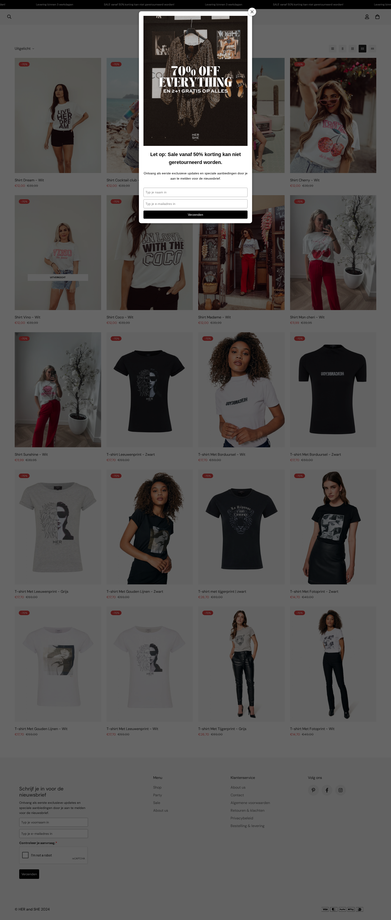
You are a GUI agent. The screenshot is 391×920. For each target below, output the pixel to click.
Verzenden (195, 214)
